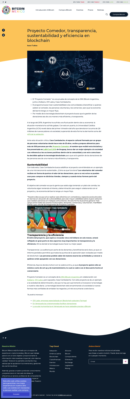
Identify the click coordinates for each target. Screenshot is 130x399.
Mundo (52, 371)
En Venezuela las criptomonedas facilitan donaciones (54, 304)
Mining (67, 368)
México (52, 368)
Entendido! (16, 394)
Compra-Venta (70, 356)
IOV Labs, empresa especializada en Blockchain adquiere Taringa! (60, 301)
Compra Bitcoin (65, 10)
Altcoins (68, 351)
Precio (90, 10)
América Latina (55, 353)
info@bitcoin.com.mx (65, 395)
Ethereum (69, 359)
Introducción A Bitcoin (45, 10)
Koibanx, (30, 280)
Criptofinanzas (54, 359)
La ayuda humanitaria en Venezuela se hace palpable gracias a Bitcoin (62, 306)
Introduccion (54, 365)
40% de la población (35, 134)
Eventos (79, 10)
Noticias (100, 10)
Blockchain (53, 356)
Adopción (53, 351)
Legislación (69, 365)
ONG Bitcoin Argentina (70, 277)
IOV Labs (38, 280)
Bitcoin (67, 353)
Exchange (69, 362)
